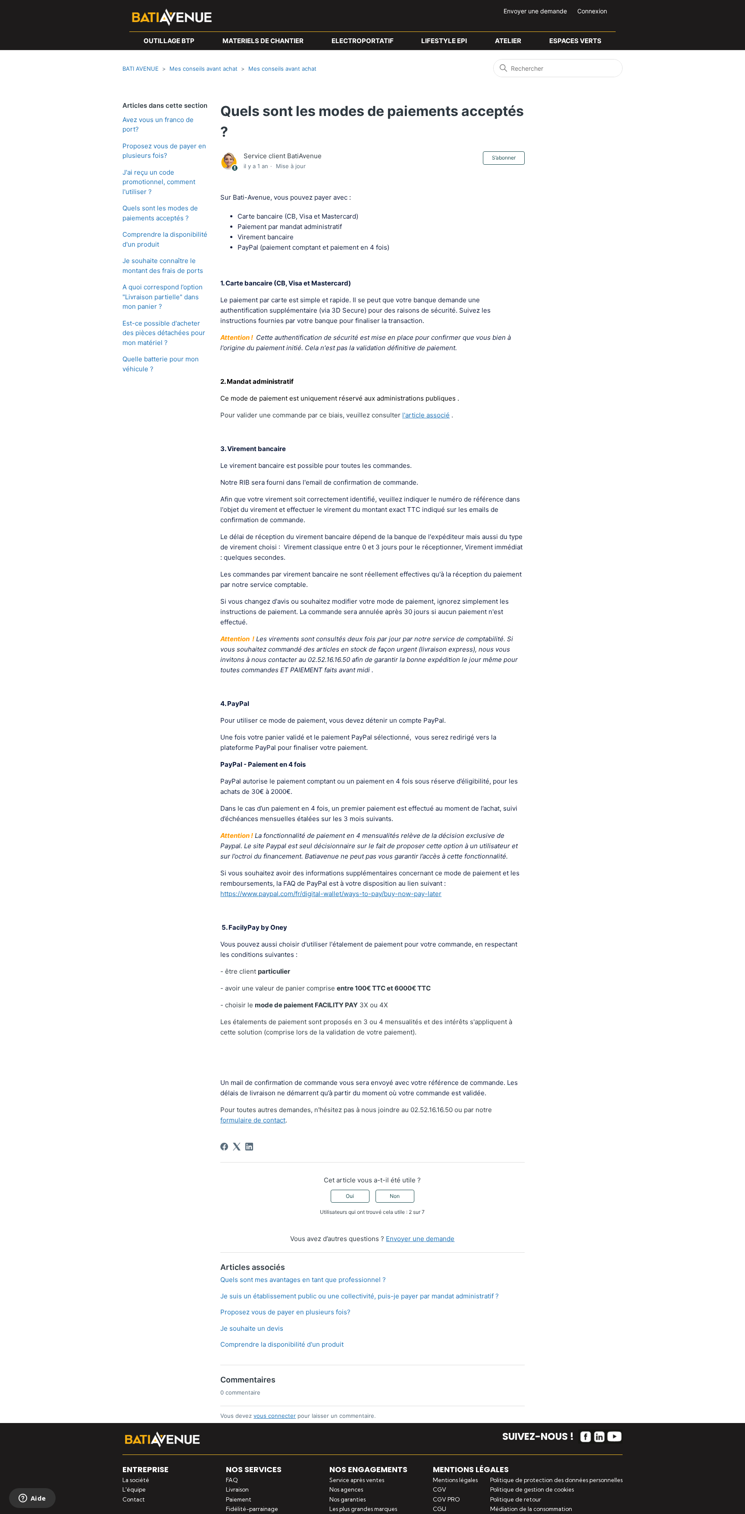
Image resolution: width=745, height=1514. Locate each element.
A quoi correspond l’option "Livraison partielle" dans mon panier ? (162, 296)
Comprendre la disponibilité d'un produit (164, 239)
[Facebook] (224, 1146)
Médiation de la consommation (531, 1508)
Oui (350, 1196)
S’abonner (504, 157)
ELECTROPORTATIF (363, 41)
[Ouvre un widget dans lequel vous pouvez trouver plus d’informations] (32, 1499)
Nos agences (346, 1489)
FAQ (232, 1479)
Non (395, 1196)
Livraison (237, 1489)
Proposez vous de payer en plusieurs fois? (164, 151)
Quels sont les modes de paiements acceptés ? (160, 213)
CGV (439, 1489)
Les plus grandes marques (363, 1508)
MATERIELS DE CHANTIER (263, 41)
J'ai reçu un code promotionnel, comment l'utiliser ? (158, 182)
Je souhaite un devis (251, 1328)
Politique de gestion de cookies (532, 1489)
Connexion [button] (592, 11)
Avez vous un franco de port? (158, 125)
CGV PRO (446, 1499)
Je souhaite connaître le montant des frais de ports (162, 266)
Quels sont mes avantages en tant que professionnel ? (303, 1280)
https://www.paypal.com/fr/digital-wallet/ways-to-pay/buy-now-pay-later (330, 894)
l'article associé (426, 415)
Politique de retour (515, 1499)
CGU (439, 1508)
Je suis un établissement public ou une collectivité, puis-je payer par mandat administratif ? (359, 1296)
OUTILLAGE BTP (169, 41)
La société (135, 1479)
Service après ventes (356, 1479)
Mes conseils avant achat (203, 68)
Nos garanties (347, 1499)
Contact (133, 1499)
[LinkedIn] (249, 1146)
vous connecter (275, 1415)
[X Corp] (237, 1146)
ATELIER (508, 41)
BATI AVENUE (140, 68)
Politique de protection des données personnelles (556, 1479)
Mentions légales (455, 1479)
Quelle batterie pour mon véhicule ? (160, 364)
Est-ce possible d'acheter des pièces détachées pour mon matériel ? (163, 333)
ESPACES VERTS (575, 41)
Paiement (238, 1499)
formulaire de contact (252, 1120)
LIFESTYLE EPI (444, 41)
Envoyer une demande (535, 11)
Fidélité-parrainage (252, 1508)
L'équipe (134, 1489)
